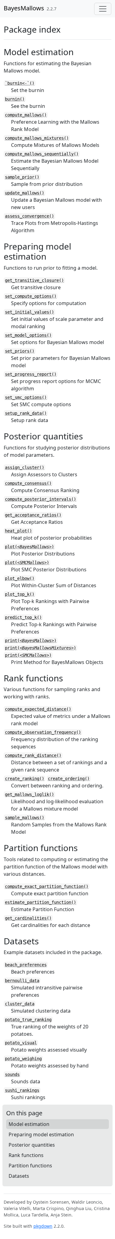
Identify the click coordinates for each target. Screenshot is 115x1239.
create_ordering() (69, 778)
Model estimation (29, 1124)
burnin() (15, 99)
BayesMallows (24, 8)
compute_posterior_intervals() (40, 499)
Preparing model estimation (41, 1134)
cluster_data (19, 1003)
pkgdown (42, 1226)
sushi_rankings (22, 1090)
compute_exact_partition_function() (46, 886)
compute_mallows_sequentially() (42, 153)
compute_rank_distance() (33, 755)
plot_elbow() (19, 578)
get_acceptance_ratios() (33, 515)
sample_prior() (22, 177)
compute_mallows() (26, 114)
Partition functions (30, 1165)
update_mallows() (24, 192)
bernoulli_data (22, 980)
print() (30, 640)
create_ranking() (24, 778)
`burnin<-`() (19, 83)
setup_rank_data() (26, 413)
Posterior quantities (32, 1144)
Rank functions (26, 1155)
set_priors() (19, 351)
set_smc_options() (26, 397)
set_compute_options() (30, 296)
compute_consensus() (28, 483)
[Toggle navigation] (102, 9)
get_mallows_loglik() (29, 794)
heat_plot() (18, 530)
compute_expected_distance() (38, 709)
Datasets (19, 1176)
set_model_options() (28, 335)
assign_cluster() (24, 467)
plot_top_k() (19, 594)
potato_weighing (23, 1058)
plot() (29, 546)
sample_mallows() (24, 817)
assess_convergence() (29, 216)
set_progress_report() (30, 374)
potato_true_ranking (28, 1019)
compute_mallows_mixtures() (37, 138)
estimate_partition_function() (40, 902)
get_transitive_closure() (34, 280)
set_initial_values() (29, 312)
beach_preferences (26, 964)
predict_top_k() (23, 617)
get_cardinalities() (28, 918)
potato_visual (21, 1042)
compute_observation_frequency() (43, 732)
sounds (12, 1074)
